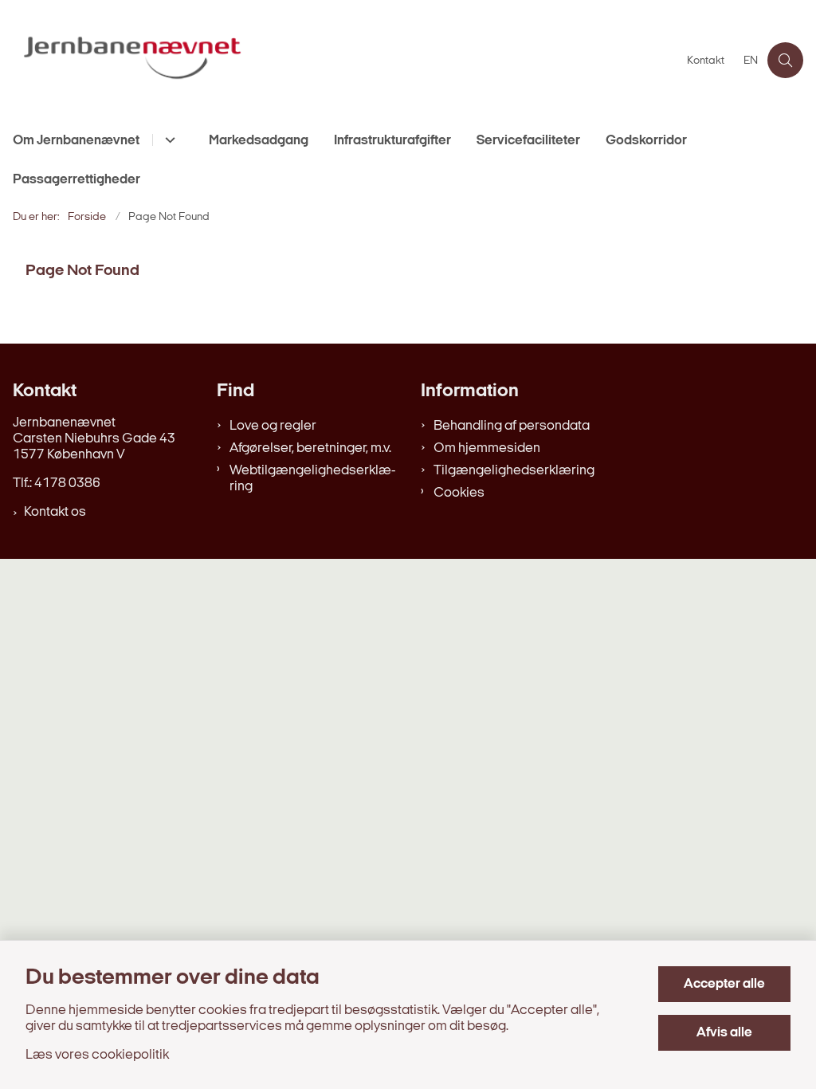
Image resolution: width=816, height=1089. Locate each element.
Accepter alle (724, 984)
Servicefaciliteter (528, 140)
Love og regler (273, 426)
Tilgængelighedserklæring (514, 471)
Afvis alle (724, 1033)
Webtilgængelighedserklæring (312, 478)
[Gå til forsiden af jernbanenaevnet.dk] (338, 60)
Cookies (459, 493)
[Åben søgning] (785, 60)
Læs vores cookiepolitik (97, 1055)
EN (750, 61)
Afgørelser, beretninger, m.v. (310, 448)
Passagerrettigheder (76, 180)
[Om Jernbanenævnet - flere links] (167, 140)
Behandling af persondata (512, 426)
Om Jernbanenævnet (76, 140)
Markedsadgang (258, 140)
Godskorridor (646, 140)
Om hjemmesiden (487, 448)
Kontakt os (55, 512)
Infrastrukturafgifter (392, 140)
